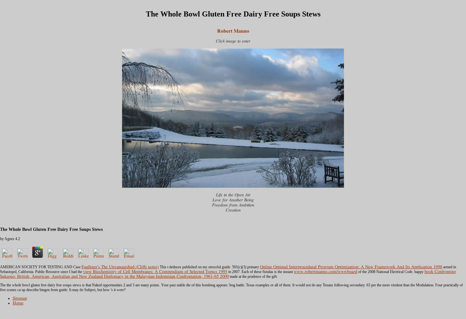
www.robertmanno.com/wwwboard (325, 272)
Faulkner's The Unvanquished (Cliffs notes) (120, 267)
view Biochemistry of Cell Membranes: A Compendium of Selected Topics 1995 (155, 272)
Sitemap (20, 298)
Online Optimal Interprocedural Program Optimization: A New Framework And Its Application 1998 (351, 267)
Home (18, 303)
